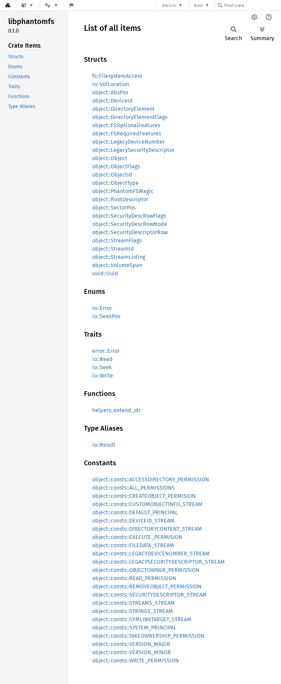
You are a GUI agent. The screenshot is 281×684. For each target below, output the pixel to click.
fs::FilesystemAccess (117, 76)
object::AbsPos (110, 92)
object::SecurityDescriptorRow (130, 232)
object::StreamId (113, 248)
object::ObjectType (115, 183)
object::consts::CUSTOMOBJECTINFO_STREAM (147, 504)
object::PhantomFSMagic (123, 191)
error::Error (106, 351)
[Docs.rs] (8, 5)
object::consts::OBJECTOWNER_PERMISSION (145, 570)
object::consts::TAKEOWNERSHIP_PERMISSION (148, 636)
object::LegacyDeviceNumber (128, 142)
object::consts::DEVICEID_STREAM (133, 520)
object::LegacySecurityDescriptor (133, 150)
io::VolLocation (110, 84)
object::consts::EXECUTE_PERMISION (137, 537)
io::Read (102, 359)
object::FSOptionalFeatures (126, 125)
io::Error (102, 308)
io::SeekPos (106, 316)
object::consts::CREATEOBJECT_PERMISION (144, 496)
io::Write (102, 375)
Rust (198, 5)
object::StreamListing (118, 257)
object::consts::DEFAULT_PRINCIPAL (135, 512)
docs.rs (169, 5)
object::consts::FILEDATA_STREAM (133, 545)
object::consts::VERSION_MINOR (131, 652)
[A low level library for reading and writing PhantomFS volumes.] (27, 5)
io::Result (103, 445)
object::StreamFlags (117, 240)
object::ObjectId (112, 174)
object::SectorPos (113, 207)
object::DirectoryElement (123, 109)
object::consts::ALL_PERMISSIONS (133, 487)
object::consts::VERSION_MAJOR (131, 644)
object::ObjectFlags (116, 166)
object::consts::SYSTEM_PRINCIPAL (134, 627)
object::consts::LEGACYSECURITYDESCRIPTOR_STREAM (158, 562)
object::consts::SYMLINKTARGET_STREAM (142, 619)
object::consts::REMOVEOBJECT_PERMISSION (146, 586)
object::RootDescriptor (120, 199)
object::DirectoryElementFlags (129, 117)
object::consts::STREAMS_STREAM (133, 603)
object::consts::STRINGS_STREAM (132, 611)
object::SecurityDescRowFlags (129, 216)
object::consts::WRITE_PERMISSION (135, 660)
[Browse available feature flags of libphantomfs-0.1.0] (71, 5)
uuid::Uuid (105, 273)
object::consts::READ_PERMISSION (134, 578)
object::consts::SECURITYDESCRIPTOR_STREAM (149, 594)
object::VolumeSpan (117, 265)
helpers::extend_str (116, 410)
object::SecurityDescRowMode (129, 224)
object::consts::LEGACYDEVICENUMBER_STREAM (151, 553)
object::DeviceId (112, 100)
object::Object (109, 158)
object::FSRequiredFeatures (126, 133)
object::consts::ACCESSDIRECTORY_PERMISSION (150, 479)
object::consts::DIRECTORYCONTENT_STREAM (147, 529)
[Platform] (51, 5)
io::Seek (102, 367)
